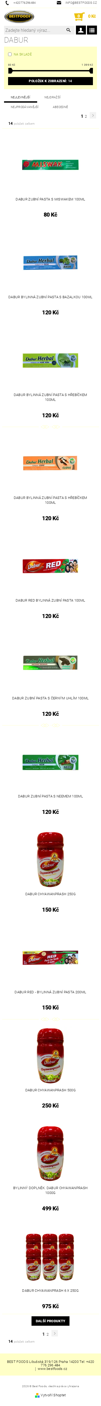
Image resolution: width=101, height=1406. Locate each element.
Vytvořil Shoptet (53, 1395)
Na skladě (23, 54)
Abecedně (60, 107)
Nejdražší (52, 97)
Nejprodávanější (25, 107)
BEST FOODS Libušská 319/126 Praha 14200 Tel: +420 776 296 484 (50, 1363)
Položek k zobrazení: (50, 81)
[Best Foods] (19, 17)
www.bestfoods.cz (52, 1369)
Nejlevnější (20, 97)
